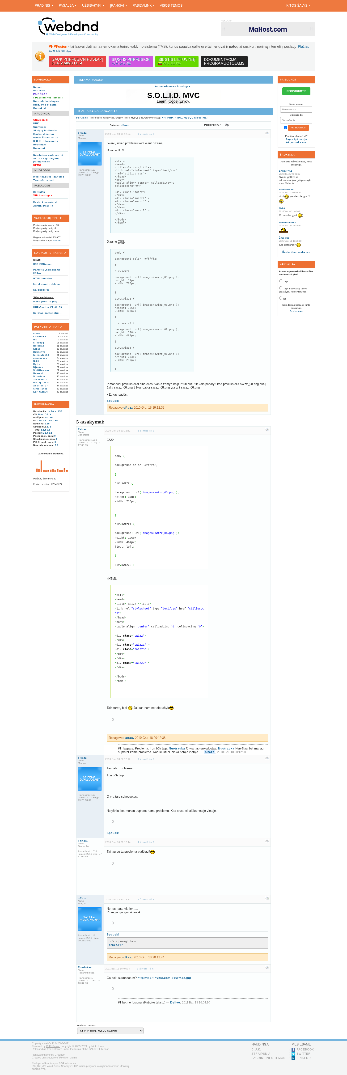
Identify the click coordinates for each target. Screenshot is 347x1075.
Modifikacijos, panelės (48, 176)
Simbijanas (40, 389)
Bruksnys (39, 352)
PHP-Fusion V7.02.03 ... (49, 307)
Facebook (305, 1049)
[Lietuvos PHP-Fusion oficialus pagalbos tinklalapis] (68, 35)
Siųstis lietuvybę (176, 61)
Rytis (36, 364)
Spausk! (113, 400)
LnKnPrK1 (39, 336)
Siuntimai (39, 127)
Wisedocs (39, 376)
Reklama (39, 191)
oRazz (125, 125)
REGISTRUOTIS (296, 91)
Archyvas (296, 311)
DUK (36, 123)
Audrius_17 (40, 386)
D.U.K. (256, 1049)
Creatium (60, 1054)
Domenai (39, 148)
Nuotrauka (177, 748)
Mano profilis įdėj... (46, 301)
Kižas (36, 349)
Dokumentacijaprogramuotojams (224, 61)
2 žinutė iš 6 (146, 430)
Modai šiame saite (45, 137)
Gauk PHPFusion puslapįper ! (77, 61)
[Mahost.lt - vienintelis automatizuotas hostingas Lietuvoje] (268, 29)
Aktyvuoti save (296, 142)
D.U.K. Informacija (45, 141)
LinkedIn (304, 1058)
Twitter (304, 1053)
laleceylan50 (41, 355)
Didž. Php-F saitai (45, 104)
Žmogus (284, 238)
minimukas (40, 358)
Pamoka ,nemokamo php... (47, 271)
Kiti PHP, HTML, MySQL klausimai (185, 117)
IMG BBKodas (42, 264)
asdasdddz (40, 379)
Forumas (39, 90)
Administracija (43, 205)
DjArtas (38, 367)
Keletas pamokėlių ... (48, 313)
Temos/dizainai (43, 180)
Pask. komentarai (45, 202)
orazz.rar (116, 945)
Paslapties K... (42, 382)
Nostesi (38, 373)
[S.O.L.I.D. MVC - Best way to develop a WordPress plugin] (173, 103)
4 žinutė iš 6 (146, 842)
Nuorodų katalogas (46, 101)
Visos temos (171, 5)
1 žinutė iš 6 (146, 134)
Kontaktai (39, 108)
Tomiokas (85, 967)
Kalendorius (41, 289)
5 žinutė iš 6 (146, 899)
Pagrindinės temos (268, 1058)
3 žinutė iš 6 (146, 759)
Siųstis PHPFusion (131, 61)
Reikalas (38, 346)
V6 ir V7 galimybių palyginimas (46, 160)
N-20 (36, 361)
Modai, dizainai (43, 134)
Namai (37, 87)
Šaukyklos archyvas (296, 252)
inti (35, 340)
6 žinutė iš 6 (145, 968)
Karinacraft (40, 392)
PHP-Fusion (53, 1046)
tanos (57, 240)
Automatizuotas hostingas (172, 86)
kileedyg (38, 343)
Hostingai (39, 144)
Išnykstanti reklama (47, 284)
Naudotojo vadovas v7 (48, 155)
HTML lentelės (43, 278)
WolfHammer (41, 370)
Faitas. (83, 429)
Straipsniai (261, 1053)
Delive (175, 1002)
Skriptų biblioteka (45, 130)
